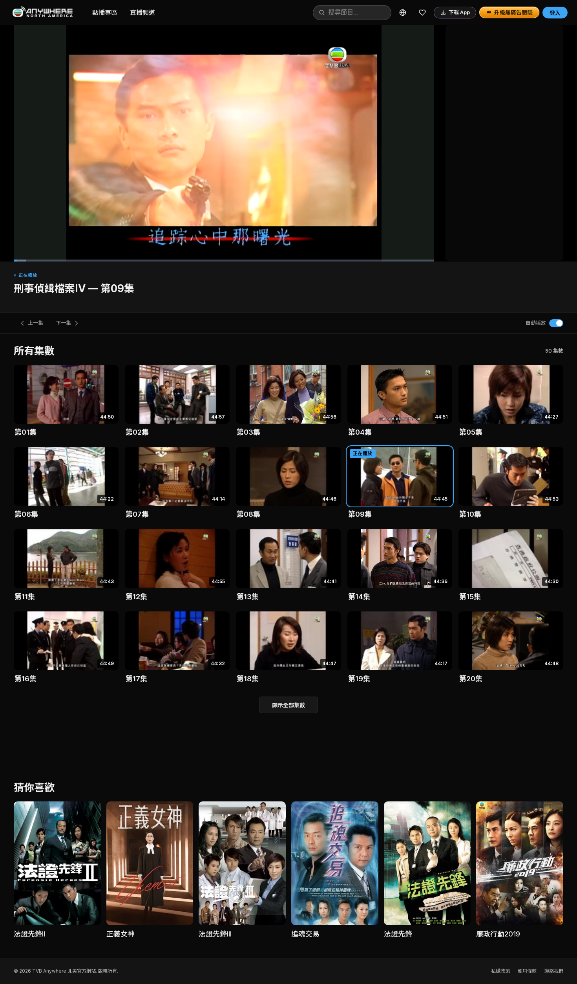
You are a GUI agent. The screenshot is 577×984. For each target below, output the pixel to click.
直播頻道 (142, 12)
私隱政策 (500, 971)
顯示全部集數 (288, 705)
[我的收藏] (422, 12)
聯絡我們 (553, 971)
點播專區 (104, 12)
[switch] (556, 323)
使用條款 (527, 971)
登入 (555, 12)
